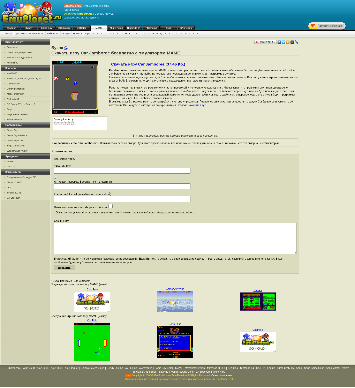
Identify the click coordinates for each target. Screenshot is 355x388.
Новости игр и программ (19, 52)
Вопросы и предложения (19, 57)
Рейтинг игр (53, 33)
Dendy (28, 28)
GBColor (81, 28)
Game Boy (46, 28)
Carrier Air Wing (175, 288)
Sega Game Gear (16, 145)
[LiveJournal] (296, 42)
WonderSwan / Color (17, 151)
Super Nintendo (14, 119)
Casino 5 (257, 329)
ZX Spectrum (13, 198)
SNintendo (186, 28)
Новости (77, 33)
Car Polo (92, 320)
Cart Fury (92, 289)
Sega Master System (17, 114)
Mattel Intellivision (15, 94)
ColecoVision (13, 83)
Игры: (88, 33)
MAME (99, 28)
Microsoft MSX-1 (15, 182)
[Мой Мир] (292, 42)
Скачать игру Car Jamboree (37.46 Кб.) (148, 64)
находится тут (196, 105)
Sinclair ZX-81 (14, 192)
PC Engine (151, 28)
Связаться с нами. (222, 375)
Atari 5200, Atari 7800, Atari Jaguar (24, 78)
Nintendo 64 (133, 28)
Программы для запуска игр (29, 33)
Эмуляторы (15, 368)
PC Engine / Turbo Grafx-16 (21, 104)
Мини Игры (116, 28)
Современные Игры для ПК (21, 177)
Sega (168, 28)
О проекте (12, 47)
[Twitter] (283, 42)
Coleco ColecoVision (92, 368)
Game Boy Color (15, 140)
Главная (11, 28)
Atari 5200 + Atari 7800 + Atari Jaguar (57, 368)
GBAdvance (64, 28)
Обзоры (66, 33)
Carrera (258, 290)
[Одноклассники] (288, 42)
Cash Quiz (175, 324)
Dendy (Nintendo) (16, 89)
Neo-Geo (11, 166)
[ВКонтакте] (279, 42)
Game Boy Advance (17, 135)
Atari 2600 (12, 73)
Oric (9, 187)
